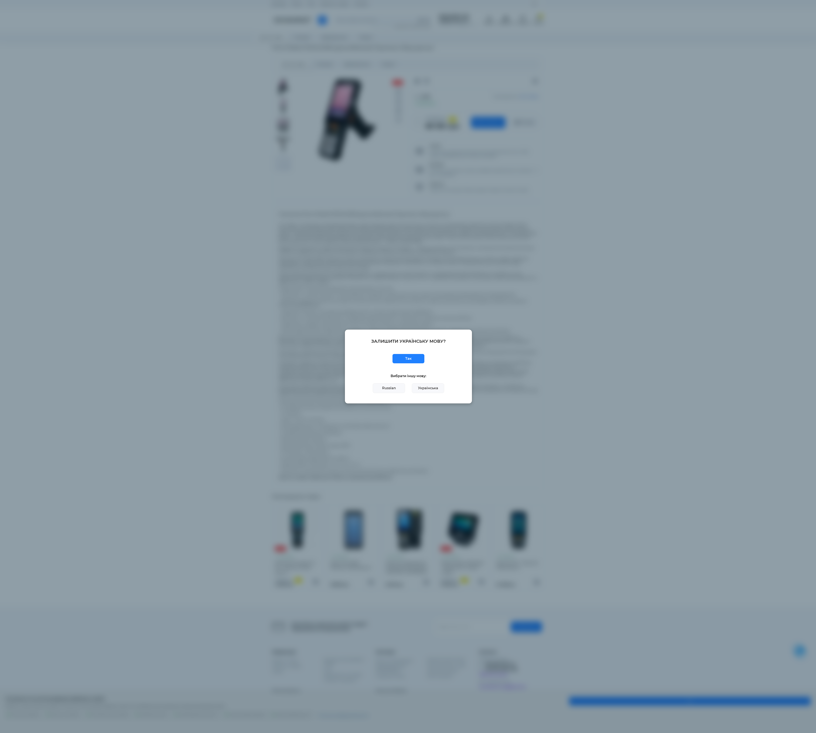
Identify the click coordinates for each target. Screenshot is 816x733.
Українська (428, 388)
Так (408, 359)
